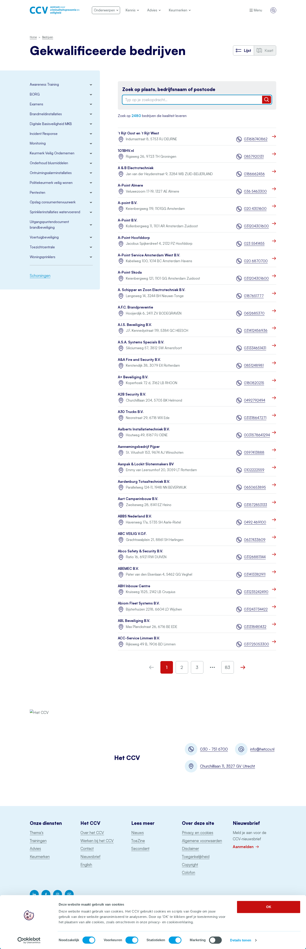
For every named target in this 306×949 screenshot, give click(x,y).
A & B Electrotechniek (135, 168)
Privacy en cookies (197, 832)
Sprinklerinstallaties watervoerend (55, 212)
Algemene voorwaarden (202, 840)
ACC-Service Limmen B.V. (139, 638)
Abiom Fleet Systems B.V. (139, 603)
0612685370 (254, 313)
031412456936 (255, 330)
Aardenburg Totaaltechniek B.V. (144, 481)
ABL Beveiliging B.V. (134, 621)
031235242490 (256, 592)
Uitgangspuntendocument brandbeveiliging (49, 225)
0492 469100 (255, 522)
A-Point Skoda (130, 272)
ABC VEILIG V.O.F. (132, 534)
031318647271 (255, 418)
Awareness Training (44, 84)
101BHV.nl (126, 151)
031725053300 (256, 644)
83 (227, 667)
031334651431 (255, 348)
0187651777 (254, 296)
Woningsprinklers (42, 257)
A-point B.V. (127, 203)
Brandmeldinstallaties (46, 114)
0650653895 (255, 487)
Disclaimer (190, 848)
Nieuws (137, 832)
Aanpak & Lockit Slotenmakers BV (146, 464)
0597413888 (254, 452)
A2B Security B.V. (132, 394)
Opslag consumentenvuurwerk (52, 202)
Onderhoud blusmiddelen (49, 163)
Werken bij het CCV (97, 840)
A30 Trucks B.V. (131, 412)
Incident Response (44, 134)
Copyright (190, 864)
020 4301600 (255, 208)
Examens (36, 104)
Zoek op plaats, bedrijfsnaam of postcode (168, 89)
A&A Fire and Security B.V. (139, 359)
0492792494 (254, 400)
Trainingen (38, 840)
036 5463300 (255, 191)
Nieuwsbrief (90, 856)
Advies (35, 848)
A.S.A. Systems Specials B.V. (141, 342)
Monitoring (38, 143)
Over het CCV (92, 832)
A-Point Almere (130, 185)
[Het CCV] (54, 10)
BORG (35, 94)
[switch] (131, 940)
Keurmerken (40, 856)
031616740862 (255, 139)
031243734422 (256, 609)
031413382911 (254, 574)
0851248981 (254, 365)
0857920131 (254, 156)
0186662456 (254, 174)
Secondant (140, 848)
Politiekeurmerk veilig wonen (51, 183)
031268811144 (255, 557)
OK (268, 907)
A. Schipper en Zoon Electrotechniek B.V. (151, 290)
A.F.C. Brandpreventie (135, 307)
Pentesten (37, 192)
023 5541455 (254, 243)
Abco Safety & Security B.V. (140, 551)
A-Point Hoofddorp (134, 238)
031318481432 (255, 627)
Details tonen (240, 940)
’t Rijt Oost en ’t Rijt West (138, 133)
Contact (87, 848)
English (86, 864)
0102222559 (254, 470)
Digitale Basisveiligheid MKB (51, 124)
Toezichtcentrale (42, 247)
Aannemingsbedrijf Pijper (139, 447)
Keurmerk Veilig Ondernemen (52, 153)
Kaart (269, 50)
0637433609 (254, 540)
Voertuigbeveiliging (44, 237)
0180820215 (254, 383)
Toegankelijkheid (195, 856)
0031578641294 (256, 435)
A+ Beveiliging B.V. (133, 377)
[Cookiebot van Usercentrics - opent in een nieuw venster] (29, 940)
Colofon (188, 872)
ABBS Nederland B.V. (135, 516)
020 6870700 (256, 261)
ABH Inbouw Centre (134, 586)
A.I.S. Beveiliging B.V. (135, 325)
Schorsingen (40, 275)
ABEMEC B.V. (128, 568)
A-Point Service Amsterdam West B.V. (149, 255)
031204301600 (256, 226)
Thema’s (36, 832)
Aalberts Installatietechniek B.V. (144, 429)
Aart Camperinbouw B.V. (138, 499)
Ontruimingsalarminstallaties (51, 173)
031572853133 (255, 505)
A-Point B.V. (127, 220)
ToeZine (138, 840)
